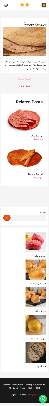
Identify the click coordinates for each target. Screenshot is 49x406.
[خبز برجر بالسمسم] (36, 270)
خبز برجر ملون (40, 256)
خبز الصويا (41, 366)
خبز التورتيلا (38, 139)
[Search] (7, 218)
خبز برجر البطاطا (38, 338)
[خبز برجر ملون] (36, 242)
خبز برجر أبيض (40, 311)
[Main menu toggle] (44, 5)
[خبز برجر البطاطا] (36, 325)
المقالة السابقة (24, 79)
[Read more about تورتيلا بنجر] (24, 120)
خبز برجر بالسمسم (38, 283)
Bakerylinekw (32, 395)
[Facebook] (27, 5)
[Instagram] (22, 5)
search (43, 212)
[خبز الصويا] (36, 352)
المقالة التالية (24, 86)
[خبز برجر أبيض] (36, 297)
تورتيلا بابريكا (35, 173)
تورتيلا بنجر (36, 135)
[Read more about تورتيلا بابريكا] (24, 158)
